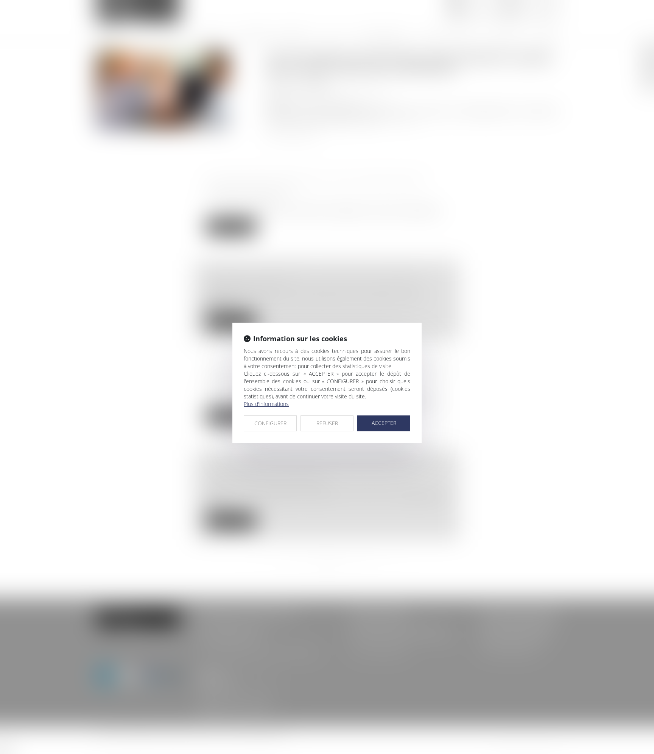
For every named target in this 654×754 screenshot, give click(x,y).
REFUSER (327, 423)
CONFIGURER (270, 423)
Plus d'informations (266, 403)
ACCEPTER (384, 422)
